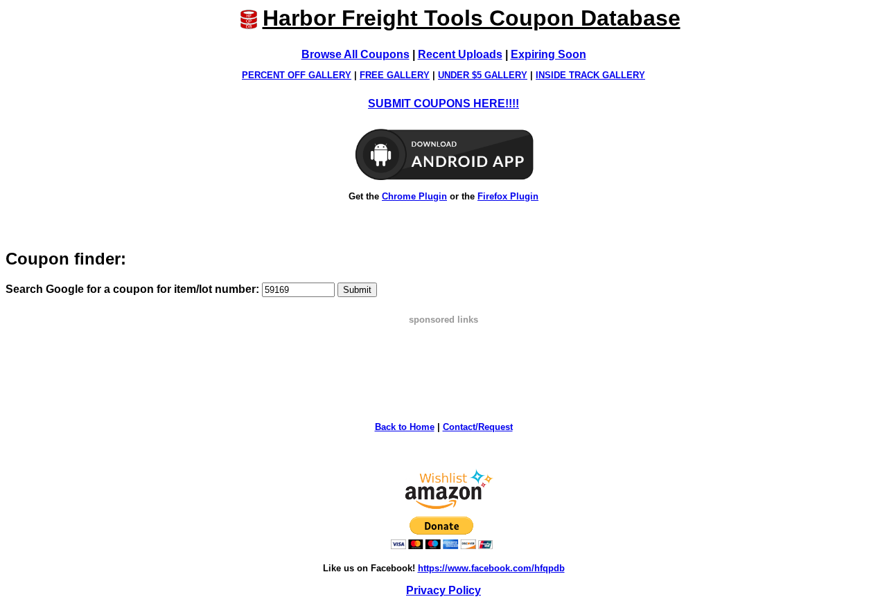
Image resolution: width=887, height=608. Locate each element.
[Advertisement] (443, 356)
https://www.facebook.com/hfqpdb (491, 568)
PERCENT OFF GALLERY (296, 75)
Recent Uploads (460, 54)
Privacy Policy (443, 590)
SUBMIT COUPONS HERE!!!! (443, 103)
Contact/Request (478, 427)
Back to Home (404, 427)
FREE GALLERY (395, 75)
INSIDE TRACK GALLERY (590, 75)
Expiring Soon (548, 54)
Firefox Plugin (507, 196)
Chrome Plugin (414, 196)
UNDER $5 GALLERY (482, 75)
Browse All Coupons (355, 54)
